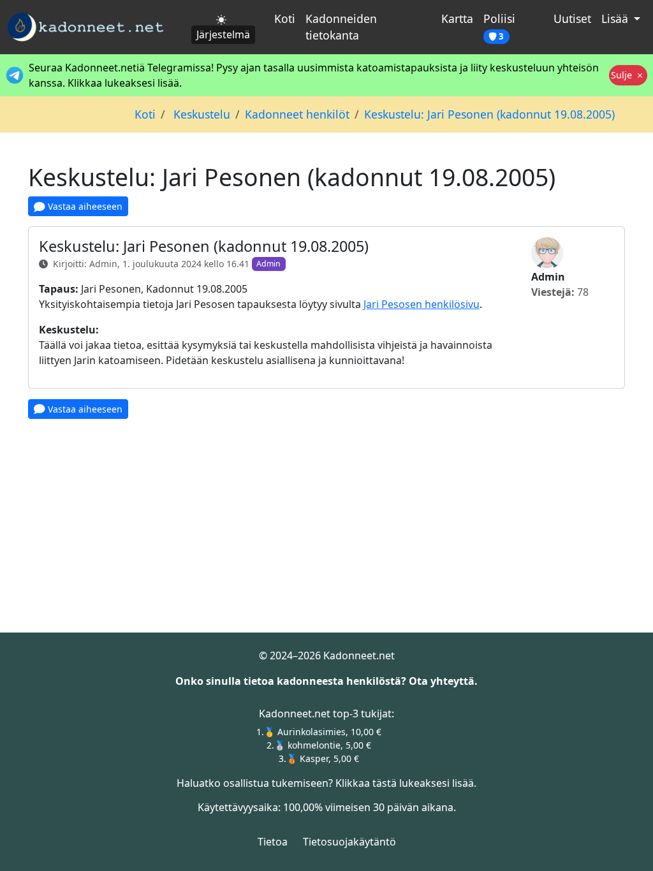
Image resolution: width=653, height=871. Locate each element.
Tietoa (273, 842)
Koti (284, 18)
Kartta (457, 18)
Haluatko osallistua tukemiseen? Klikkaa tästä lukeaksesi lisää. (326, 783)
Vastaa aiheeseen (83, 206)
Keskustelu (200, 114)
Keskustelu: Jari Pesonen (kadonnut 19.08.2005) (489, 114)
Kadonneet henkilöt (297, 114)
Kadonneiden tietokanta (341, 27)
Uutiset (572, 18)
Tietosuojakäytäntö (349, 842)
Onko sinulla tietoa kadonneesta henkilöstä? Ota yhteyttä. (326, 681)
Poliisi (499, 26)
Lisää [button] (616, 18)
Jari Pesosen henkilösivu (421, 304)
